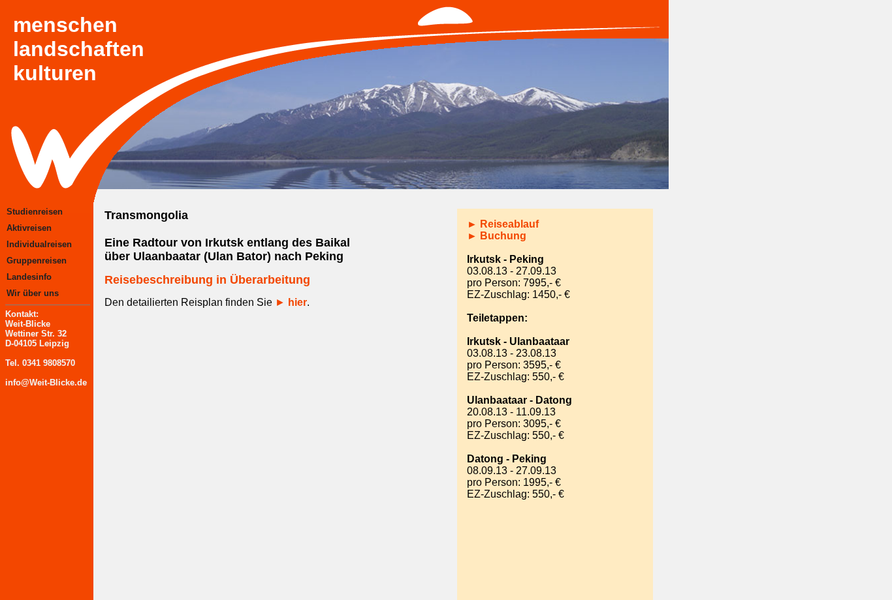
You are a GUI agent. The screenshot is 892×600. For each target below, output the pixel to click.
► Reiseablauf (503, 224)
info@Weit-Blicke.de (46, 382)
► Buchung (496, 235)
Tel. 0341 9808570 (40, 363)
